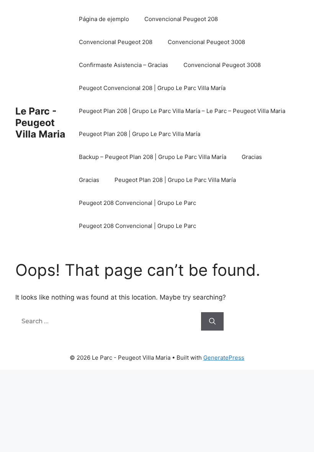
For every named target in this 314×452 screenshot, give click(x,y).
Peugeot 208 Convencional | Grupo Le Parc (137, 202)
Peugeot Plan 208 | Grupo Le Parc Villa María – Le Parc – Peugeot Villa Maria (182, 111)
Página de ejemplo (104, 19)
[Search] (212, 321)
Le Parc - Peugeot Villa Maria (40, 122)
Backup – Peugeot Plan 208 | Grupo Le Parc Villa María (152, 156)
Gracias (252, 156)
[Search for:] (108, 321)
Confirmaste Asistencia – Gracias (123, 65)
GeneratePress (223, 357)
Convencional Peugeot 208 (181, 19)
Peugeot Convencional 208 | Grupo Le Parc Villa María (152, 88)
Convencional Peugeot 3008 (206, 42)
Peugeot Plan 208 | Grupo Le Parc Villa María (139, 134)
